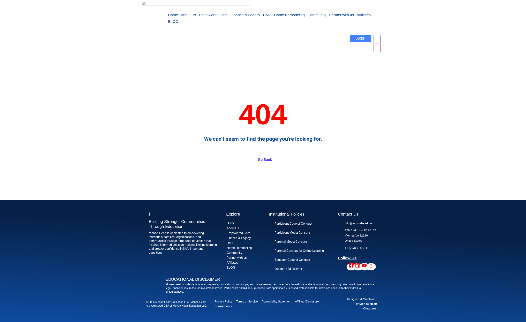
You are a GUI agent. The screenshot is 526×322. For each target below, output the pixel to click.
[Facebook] (351, 266)
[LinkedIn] (358, 266)
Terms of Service (247, 301)
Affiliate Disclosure (307, 301)
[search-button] (377, 48)
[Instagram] (371, 266)
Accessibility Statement (276, 301)
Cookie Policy (223, 306)
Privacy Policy (223, 301)
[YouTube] (364, 266)
